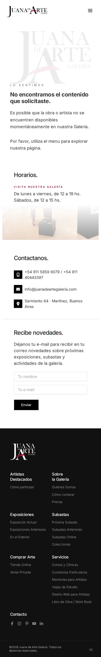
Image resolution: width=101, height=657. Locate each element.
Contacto (18, 614)
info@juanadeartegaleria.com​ (51, 289)
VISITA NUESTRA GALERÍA (38, 186)
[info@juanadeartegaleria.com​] (18, 289)
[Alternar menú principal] (90, 10)
